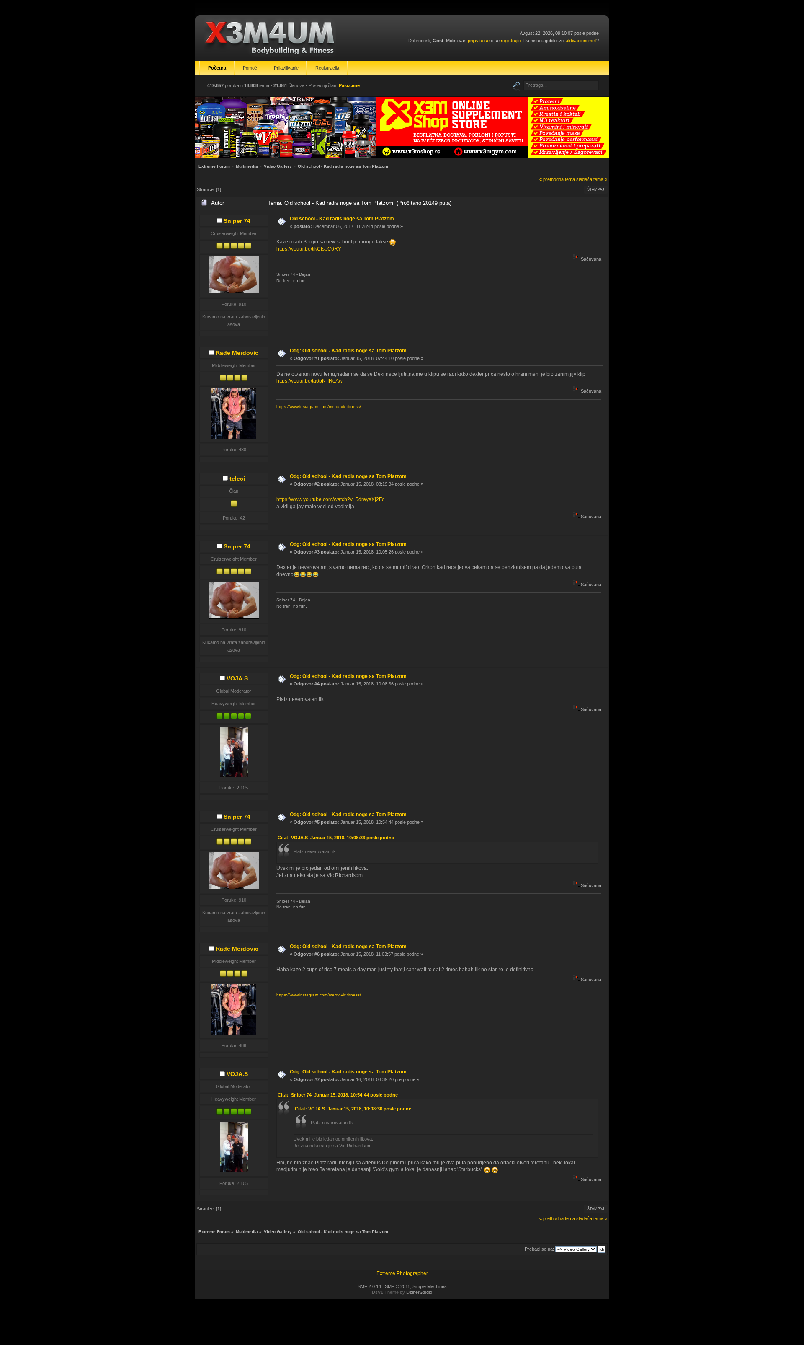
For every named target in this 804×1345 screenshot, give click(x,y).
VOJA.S (237, 678)
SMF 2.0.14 (369, 1286)
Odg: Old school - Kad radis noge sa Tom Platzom (348, 351)
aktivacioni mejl (581, 40)
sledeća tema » (591, 179)
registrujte (511, 40)
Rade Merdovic (237, 352)
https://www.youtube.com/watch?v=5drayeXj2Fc (330, 499)
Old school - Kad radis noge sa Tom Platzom (342, 219)
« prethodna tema (557, 179)
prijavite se (479, 40)
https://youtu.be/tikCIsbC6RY (308, 249)
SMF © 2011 (397, 1286)
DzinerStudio (419, 1292)
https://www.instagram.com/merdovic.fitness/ (318, 406)
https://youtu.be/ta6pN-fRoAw (309, 381)
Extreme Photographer (402, 1273)
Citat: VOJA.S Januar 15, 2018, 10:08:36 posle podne (336, 837)
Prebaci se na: (539, 1249)
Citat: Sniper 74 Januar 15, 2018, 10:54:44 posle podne (338, 1094)
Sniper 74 (237, 220)
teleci (237, 478)
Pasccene (349, 85)
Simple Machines (429, 1286)
